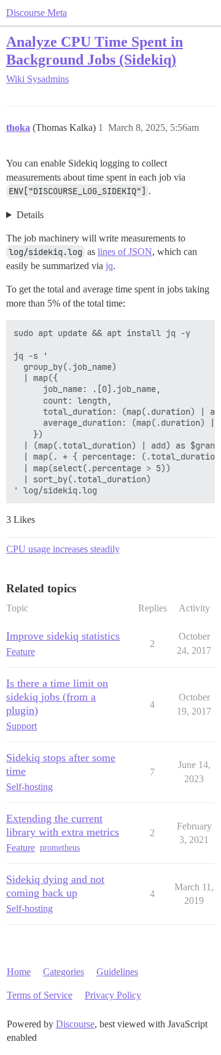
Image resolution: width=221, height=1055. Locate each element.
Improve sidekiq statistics (63, 636)
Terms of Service (39, 995)
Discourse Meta (36, 12)
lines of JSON (125, 251)
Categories (63, 972)
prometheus (60, 847)
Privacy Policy (113, 995)
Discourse (75, 1024)
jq (109, 266)
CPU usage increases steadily (63, 549)
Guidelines (117, 972)
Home (19, 972)
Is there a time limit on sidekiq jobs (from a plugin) (57, 696)
